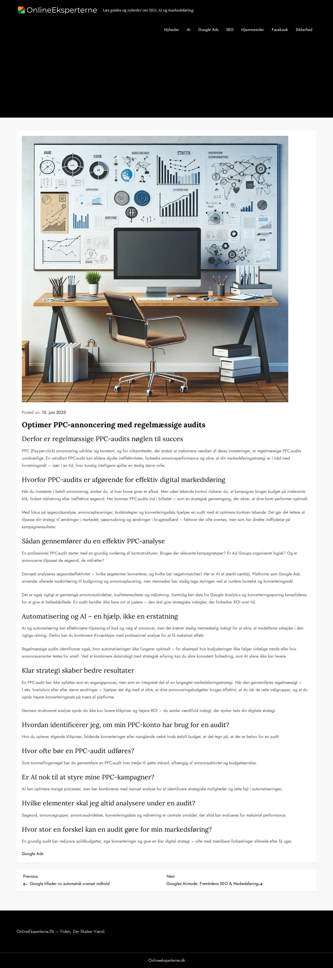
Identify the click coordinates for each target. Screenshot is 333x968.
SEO (230, 30)
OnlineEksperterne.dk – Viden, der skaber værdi (61, 931)
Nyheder (171, 30)
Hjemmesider (252, 30)
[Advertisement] (166, 78)
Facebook (280, 30)
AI (188, 30)
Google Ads (208, 30)
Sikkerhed (304, 30)
